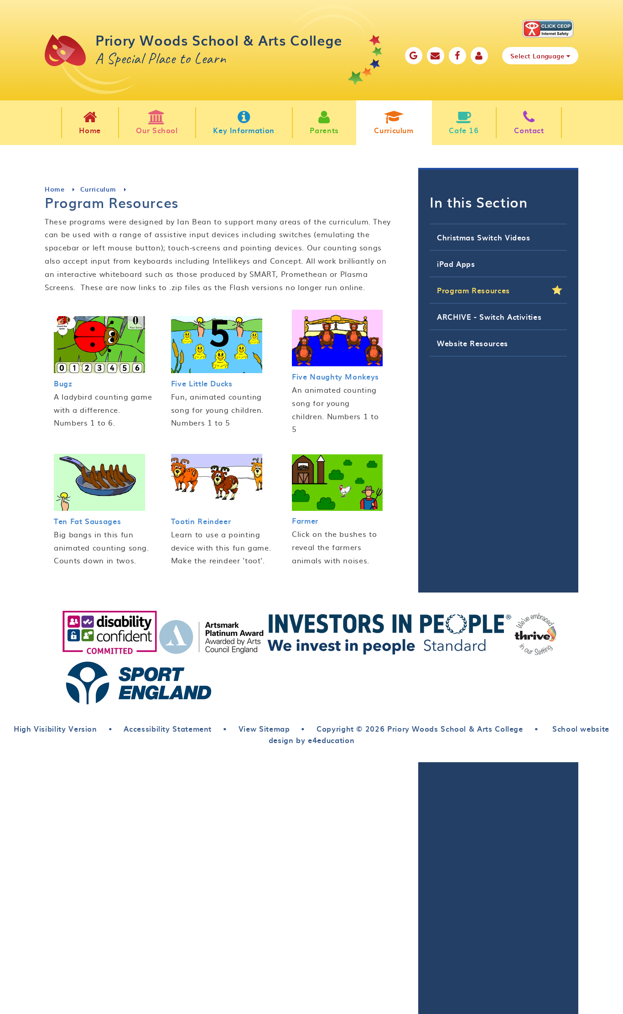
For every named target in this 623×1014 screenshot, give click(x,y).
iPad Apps (456, 263)
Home (55, 189)
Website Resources (472, 343)
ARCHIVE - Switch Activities (489, 316)
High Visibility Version (55, 728)
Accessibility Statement (168, 728)
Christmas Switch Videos (483, 237)
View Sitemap (264, 728)
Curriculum (98, 189)
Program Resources (473, 290)
